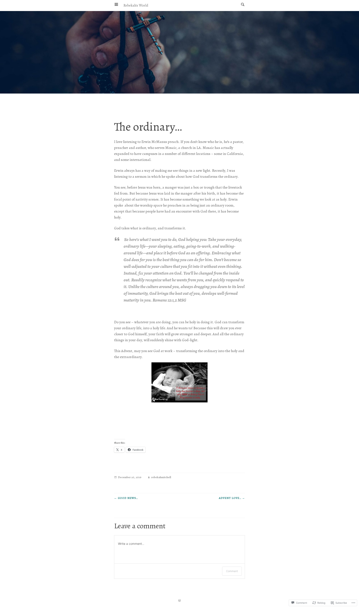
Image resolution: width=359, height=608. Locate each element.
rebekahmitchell (161, 477)
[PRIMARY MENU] (116, 4)
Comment (232, 571)
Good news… (126, 498)
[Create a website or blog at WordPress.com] (179, 600)
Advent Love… (232, 498)
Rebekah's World (135, 5)
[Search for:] (242, 4)
